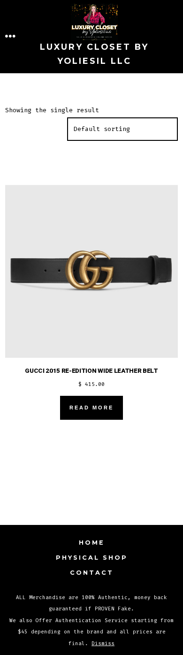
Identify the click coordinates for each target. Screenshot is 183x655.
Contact (92, 572)
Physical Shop (92, 557)
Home (92, 542)
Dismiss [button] (103, 643)
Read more (91, 407)
